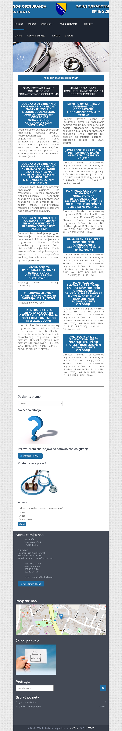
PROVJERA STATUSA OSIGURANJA (61, 78)
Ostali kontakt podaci (31, 583)
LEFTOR (90, 728)
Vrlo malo (27, 519)
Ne (23, 515)
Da (23, 512)
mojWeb (74, 728)
